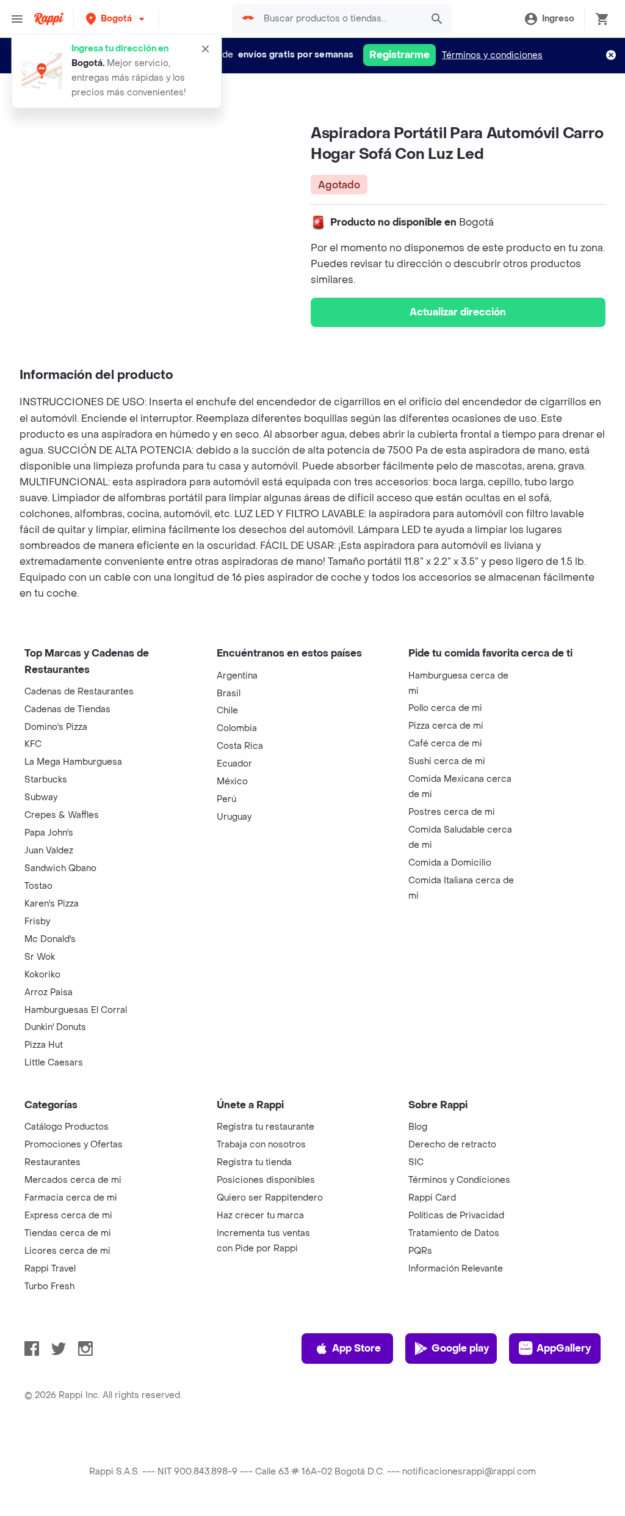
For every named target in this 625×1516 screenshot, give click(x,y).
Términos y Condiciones (459, 1180)
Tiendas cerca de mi (67, 1233)
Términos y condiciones (492, 55)
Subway (40, 797)
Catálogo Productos (66, 1127)
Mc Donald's (50, 939)
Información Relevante (455, 1269)
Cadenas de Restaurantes (79, 691)
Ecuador (234, 764)
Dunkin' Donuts (55, 1027)
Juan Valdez (48, 850)
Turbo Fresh (49, 1286)
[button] (116, 18)
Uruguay (234, 817)
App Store (356, 1348)
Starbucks (45, 780)
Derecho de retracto (452, 1144)
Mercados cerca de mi (72, 1180)
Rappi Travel (50, 1269)
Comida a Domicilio (449, 863)
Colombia (237, 728)
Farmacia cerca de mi (70, 1198)
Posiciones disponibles (266, 1180)
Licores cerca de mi (67, 1251)
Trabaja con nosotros (261, 1144)
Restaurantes (52, 1162)
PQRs (420, 1251)
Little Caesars (53, 1063)
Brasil (228, 693)
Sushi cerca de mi (446, 761)
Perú (226, 799)
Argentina (237, 676)
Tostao (38, 886)
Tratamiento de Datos (453, 1233)
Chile (227, 710)
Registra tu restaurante (265, 1127)
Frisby (37, 921)
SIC (416, 1162)
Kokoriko (42, 975)
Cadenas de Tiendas (67, 709)
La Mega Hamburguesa (73, 762)
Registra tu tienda (254, 1162)
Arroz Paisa (48, 992)
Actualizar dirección (458, 312)
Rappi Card (432, 1198)
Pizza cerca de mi (445, 726)
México (232, 781)
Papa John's (48, 833)
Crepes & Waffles (61, 815)
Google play (460, 1348)
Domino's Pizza (55, 727)
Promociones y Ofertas (73, 1144)
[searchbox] (339, 19)
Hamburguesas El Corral (75, 1010)
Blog (417, 1127)
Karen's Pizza (51, 904)
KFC (33, 744)
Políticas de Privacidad (456, 1215)
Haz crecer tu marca (260, 1215)
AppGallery (563, 1348)
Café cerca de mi (445, 743)
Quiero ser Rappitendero (270, 1198)
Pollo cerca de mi (445, 708)
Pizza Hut (43, 1045)
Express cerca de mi (68, 1215)
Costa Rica (240, 746)
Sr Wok (39, 957)
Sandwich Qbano (60, 868)
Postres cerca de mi (451, 812)
